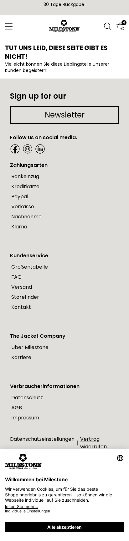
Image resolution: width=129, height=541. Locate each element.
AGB (16, 407)
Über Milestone (30, 347)
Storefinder (25, 297)
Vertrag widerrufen (93, 442)
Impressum (25, 417)
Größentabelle (29, 266)
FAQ (16, 277)
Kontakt (21, 307)
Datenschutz (27, 397)
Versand (21, 287)
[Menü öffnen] (9, 26)
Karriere (21, 357)
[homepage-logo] (65, 26)
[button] (107, 26)
